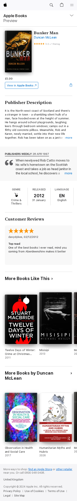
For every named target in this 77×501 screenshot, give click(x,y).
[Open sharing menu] (70, 85)
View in (20, 85)
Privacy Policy (12, 491)
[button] (51, 5)
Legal (6, 495)
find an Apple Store (40, 469)
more (68, 137)
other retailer (64, 469)
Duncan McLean (45, 37)
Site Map (19, 495)
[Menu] (72, 5)
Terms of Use (56, 491)
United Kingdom (13, 479)
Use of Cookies (34, 491)
